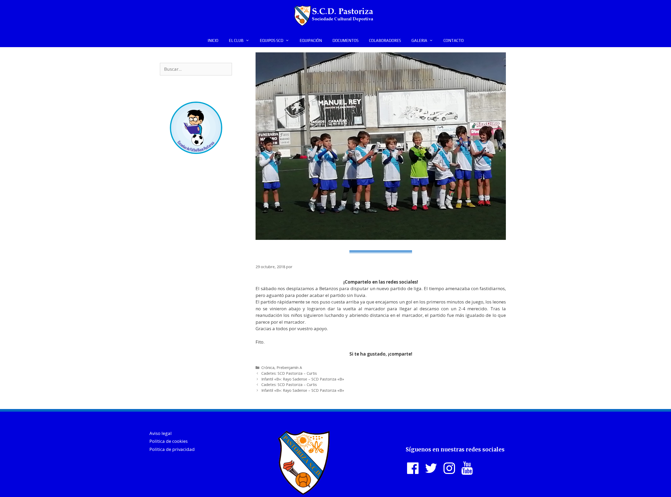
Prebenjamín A (289, 367)
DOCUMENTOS (345, 40)
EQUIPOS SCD (271, 40)
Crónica (267, 367)
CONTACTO (453, 40)
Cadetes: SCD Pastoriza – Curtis (289, 373)
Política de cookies (168, 441)
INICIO (213, 40)
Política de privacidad (172, 449)
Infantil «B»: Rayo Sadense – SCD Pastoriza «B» (302, 379)
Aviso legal (160, 433)
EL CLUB (236, 40)
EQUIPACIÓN (311, 40)
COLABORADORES (385, 40)
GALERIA (419, 40)
